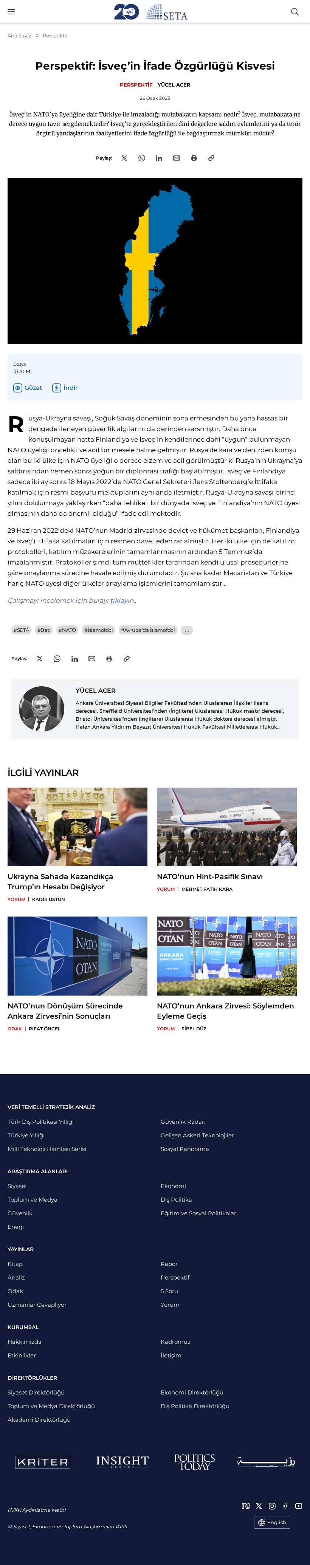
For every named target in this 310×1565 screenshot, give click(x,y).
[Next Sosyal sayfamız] (246, 1506)
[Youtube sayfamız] (298, 1506)
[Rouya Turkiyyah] (266, 1462)
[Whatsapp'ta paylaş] (141, 158)
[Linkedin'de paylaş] (159, 158)
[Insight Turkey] (122, 1462)
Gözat (33, 387)
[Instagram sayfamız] (272, 1506)
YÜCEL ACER (174, 85)
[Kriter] (42, 1462)
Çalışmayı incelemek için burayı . (71, 600)
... (187, 630)
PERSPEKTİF (136, 85)
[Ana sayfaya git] (151, 12)
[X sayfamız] (259, 1506)
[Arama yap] (295, 12)
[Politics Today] (194, 1462)
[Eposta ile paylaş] (176, 158)
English (276, 1522)
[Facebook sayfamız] (285, 1506)
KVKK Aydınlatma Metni (36, 1510)
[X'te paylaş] (124, 158)
